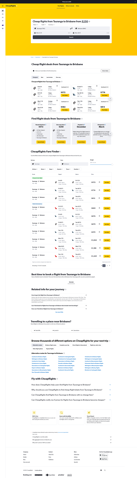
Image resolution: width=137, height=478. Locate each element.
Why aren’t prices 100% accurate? (41, 442)
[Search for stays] (3, 14)
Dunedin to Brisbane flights (65, 363)
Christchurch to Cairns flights (39, 363)
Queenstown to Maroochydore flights (41, 370)
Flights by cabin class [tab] (95, 345)
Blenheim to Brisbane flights (65, 367)
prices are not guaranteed (63, 432)
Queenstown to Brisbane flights (66, 361)
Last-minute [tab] (50, 77)
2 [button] (107, 265)
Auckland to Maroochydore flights (93, 361)
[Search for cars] (3, 17)
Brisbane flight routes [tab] (50, 345)
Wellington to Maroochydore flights (94, 365)
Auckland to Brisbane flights (39, 356)
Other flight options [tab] (38, 348)
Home (32, 57)
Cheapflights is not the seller (40, 437)
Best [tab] (42, 77)
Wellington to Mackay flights (92, 367)
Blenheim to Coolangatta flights (93, 370)
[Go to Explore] (3, 20)
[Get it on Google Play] (103, 455)
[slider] (112, 165)
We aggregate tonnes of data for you (42, 440)
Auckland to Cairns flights (38, 361)
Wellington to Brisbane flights (39, 359)
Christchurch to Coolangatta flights (67, 359)
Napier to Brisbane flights (38, 367)
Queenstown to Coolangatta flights (41, 365)
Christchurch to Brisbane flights (93, 356)
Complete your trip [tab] (64, 345)
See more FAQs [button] (59, 312)
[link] (41, 142)
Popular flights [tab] (50, 348)
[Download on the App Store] (103, 458)
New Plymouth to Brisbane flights (40, 372)
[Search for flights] (3, 10)
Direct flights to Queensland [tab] (80, 345)
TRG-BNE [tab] (71, 282)
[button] (135, 1)
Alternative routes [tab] (37, 345)
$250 (85, 21)
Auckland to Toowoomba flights (66, 365)
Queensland (37, 57)
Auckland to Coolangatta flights (66, 356)
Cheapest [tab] (35, 77)
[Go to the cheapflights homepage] (11, 6)
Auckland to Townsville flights (65, 370)
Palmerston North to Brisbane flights (94, 363)
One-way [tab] (58, 77)
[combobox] (36, 24)
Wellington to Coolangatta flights (93, 359)
